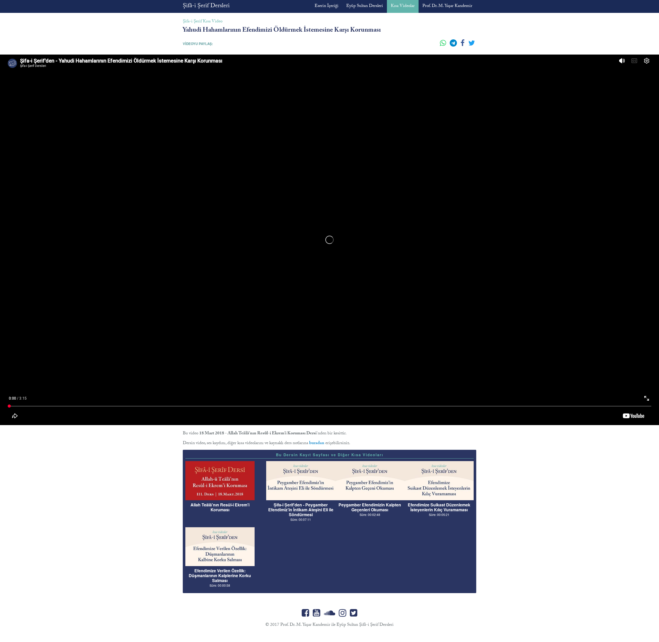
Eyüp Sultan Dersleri (364, 6)
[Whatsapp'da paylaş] (443, 45)
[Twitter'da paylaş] (471, 45)
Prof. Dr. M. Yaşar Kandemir (447, 6)
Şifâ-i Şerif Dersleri (206, 6)
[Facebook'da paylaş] (463, 45)
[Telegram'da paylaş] (453, 45)
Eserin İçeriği (327, 6)
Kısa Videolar (403, 6)
